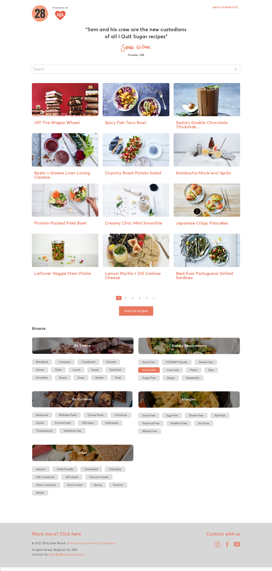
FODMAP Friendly (176, 362)
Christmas (121, 415)
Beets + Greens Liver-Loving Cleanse (62, 175)
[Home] (50, 13)
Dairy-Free (148, 415)
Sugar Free (149, 377)
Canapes (64, 361)
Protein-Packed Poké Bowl (60, 223)
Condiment (88, 361)
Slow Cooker (75, 484)
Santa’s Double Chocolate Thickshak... (202, 124)
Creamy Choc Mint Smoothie (133, 223)
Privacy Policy (77, 543)
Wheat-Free (149, 431)
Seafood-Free (150, 423)
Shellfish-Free (179, 423)
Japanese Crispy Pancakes (202, 223)
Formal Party (63, 422)
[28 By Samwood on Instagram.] (216, 545)
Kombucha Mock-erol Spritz (203, 172)
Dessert (111, 361)
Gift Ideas (88, 422)
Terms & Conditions (102, 543)
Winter (40, 492)
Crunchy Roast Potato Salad (133, 172)
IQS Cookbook (45, 477)
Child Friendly (65, 469)
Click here (69, 534)
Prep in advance (46, 484)
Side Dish (115, 369)
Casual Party (95, 415)
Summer (118, 484)
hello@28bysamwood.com (66, 554)
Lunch (76, 369)
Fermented (91, 469)
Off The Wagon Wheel (57, 122)
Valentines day (72, 430)
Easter (40, 422)
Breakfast (42, 361)
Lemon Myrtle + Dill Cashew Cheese (133, 275)
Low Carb (173, 370)
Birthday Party (67, 415)
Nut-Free (220, 415)
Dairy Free (148, 362)
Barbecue (42, 415)
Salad (95, 369)
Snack (63, 377)
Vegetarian (192, 377)
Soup (81, 377)
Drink (58, 369)
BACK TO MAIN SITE (225, 7)
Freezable (115, 469)
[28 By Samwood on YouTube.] (236, 545)
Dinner (40, 369)
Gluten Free (206, 362)
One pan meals (98, 477)
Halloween (111, 422)
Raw (211, 370)
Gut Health (149, 370)
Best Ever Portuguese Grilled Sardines (204, 275)
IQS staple (71, 477)
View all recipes (136, 311)
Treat (118, 377)
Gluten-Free (196, 415)
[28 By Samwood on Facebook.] (226, 545)
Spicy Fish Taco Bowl (125, 122)
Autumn (40, 469)
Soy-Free (203, 423)
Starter (99, 377)
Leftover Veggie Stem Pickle (62, 273)
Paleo (193, 370)
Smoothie (42, 377)
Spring (98, 484)
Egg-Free (172, 415)
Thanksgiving (44, 430)
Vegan (171, 377)
